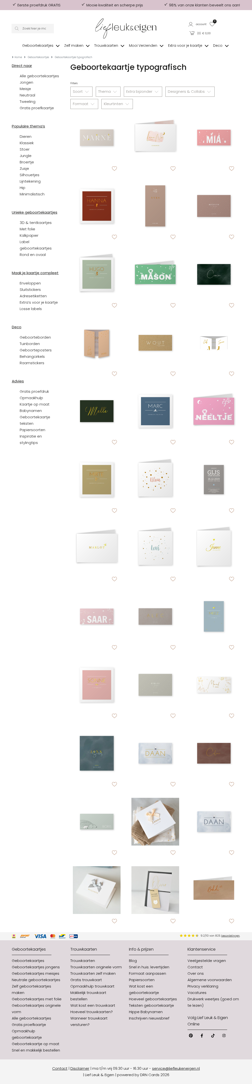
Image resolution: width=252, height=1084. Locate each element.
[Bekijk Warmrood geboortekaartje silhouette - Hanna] (97, 206)
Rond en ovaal (33, 254)
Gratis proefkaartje (37, 107)
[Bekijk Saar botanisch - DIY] (97, 616)
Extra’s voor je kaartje (39, 302)
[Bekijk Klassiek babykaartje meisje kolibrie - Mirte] (97, 479)
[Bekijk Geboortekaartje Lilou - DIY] (155, 479)
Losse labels (31, 308)
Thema (105, 91)
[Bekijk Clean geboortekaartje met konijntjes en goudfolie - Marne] (97, 137)
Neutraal (27, 95)
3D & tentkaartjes (36, 222)
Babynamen (31, 410)
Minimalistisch (32, 194)
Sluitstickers (30, 289)
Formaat (81, 103)
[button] (198, 24)
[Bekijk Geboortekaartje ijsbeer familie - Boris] (97, 822)
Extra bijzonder (139, 91)
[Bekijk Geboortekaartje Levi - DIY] (155, 548)
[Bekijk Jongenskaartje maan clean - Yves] (155, 206)
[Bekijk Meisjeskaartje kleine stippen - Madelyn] (214, 206)
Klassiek (27, 142)
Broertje (27, 162)
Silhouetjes (29, 174)
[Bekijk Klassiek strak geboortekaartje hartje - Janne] (214, 548)
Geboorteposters (36, 350)
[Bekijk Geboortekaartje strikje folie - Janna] (155, 822)
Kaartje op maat (34, 404)
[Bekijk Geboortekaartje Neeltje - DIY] (214, 411)
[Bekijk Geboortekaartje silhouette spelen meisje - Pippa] (97, 343)
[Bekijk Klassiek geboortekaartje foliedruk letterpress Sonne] (97, 685)
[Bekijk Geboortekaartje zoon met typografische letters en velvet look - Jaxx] (97, 753)
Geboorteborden (35, 337)
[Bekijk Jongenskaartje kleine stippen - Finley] (155, 685)
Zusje (24, 168)
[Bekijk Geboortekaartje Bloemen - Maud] (214, 685)
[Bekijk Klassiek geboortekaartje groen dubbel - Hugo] (97, 274)
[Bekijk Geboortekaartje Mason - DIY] (155, 274)
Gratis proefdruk (34, 391)
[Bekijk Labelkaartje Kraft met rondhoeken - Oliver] (155, 890)
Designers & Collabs (187, 91)
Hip (22, 187)
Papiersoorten (32, 429)
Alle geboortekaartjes (39, 76)
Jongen (26, 82)
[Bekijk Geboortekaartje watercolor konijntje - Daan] (155, 753)
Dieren (26, 136)
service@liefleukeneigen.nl (176, 1068)
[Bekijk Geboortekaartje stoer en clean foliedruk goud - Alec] (155, 616)
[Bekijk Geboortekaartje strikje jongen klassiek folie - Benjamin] (97, 890)
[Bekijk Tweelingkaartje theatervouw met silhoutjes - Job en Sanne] (214, 343)
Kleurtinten (114, 103)
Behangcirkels (32, 356)
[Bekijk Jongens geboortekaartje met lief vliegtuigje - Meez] (214, 616)
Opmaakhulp (31, 397)
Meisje (25, 88)
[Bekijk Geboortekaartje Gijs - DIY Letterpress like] (214, 479)
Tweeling (27, 101)
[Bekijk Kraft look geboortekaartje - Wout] (155, 343)
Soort (78, 91)
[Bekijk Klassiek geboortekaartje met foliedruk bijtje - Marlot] (97, 548)
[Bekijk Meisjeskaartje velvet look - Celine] (214, 753)
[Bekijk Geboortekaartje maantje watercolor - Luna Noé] (155, 137)
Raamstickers (32, 362)
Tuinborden (30, 343)
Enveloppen (30, 283)
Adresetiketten (33, 295)
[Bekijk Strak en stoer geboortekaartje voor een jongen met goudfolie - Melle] (97, 411)
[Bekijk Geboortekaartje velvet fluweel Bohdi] (214, 890)
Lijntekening (30, 181)
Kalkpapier (29, 235)
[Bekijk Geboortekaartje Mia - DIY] (214, 137)
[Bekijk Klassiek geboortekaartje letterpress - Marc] (155, 411)
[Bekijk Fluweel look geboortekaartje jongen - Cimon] (214, 274)
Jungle (26, 155)
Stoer (25, 149)
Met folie (27, 229)
